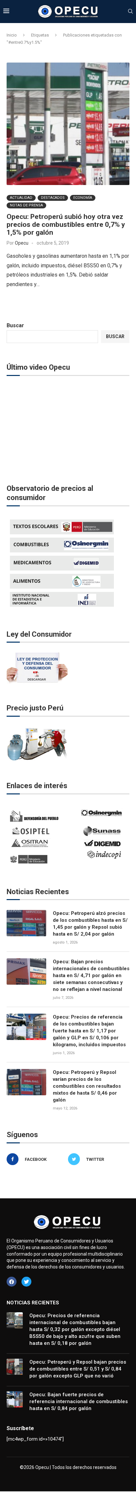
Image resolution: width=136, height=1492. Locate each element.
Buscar (15, 325)
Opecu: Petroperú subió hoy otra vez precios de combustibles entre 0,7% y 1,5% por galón (66, 224)
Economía (82, 198)
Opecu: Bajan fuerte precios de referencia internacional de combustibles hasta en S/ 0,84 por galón (78, 1401)
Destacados (53, 198)
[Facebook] (12, 1282)
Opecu (21, 243)
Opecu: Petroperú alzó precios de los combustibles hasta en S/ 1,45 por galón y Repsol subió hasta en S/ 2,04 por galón (90, 923)
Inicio (12, 35)
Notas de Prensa (26, 205)
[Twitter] (26, 1282)
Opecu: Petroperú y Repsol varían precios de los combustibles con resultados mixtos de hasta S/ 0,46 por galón (87, 1086)
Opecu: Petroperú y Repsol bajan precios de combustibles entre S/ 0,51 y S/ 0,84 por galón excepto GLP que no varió (77, 1369)
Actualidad (21, 198)
